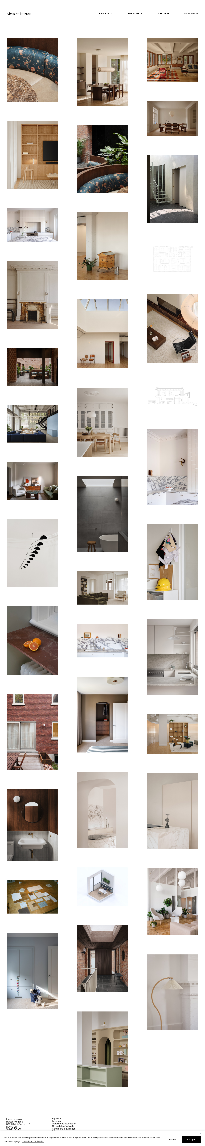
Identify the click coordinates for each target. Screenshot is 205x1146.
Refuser (172, 1139)
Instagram (191, 13)
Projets (104, 13)
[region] (102, 1138)
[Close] (202, 1133)
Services (133, 13)
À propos (163, 13)
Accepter (191, 1139)
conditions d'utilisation (33, 1141)
